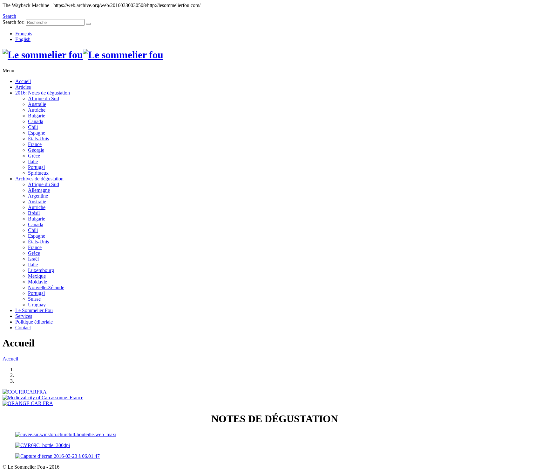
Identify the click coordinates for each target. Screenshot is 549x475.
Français (23, 33)
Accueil (10, 358)
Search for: (13, 22)
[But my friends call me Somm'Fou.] (83, 54)
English (22, 39)
